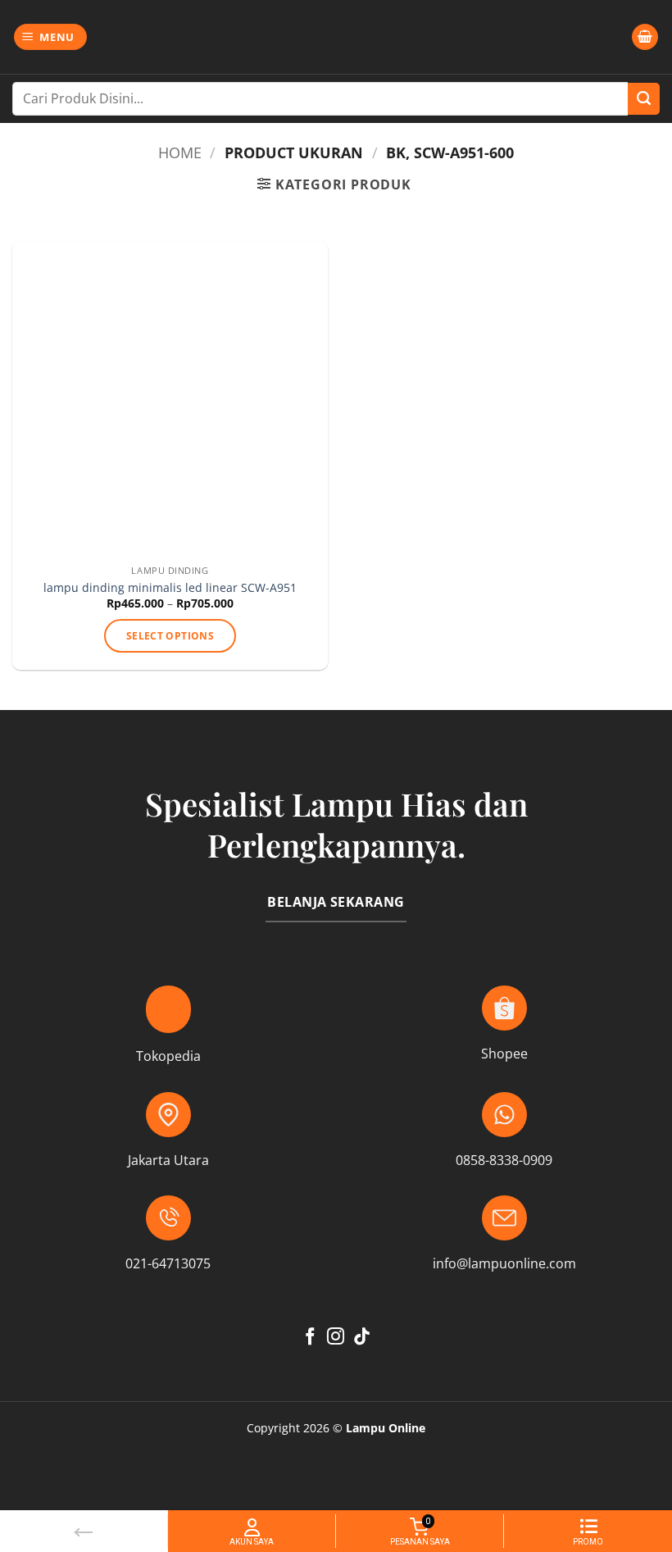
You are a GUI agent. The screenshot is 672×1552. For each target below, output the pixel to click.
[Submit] (644, 99)
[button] (51, 37)
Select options (170, 636)
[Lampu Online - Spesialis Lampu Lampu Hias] (336, 37)
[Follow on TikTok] (361, 1337)
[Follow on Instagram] (335, 1337)
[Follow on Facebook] (310, 1337)
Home (180, 152)
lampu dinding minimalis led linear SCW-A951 (170, 587)
